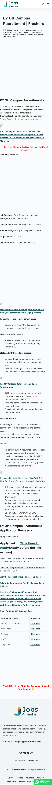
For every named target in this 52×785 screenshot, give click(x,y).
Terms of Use (11, 781)
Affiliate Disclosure (27, 781)
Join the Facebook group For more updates (20, 577)
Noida (40, 35)
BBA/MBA (6, 35)
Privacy (40, 778)
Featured (7, 33)
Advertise (30, 778)
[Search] (43, 4)
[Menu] (48, 4)
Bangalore (36, 33)
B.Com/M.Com (16, 33)
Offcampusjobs (9, 36)
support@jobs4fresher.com (26, 760)
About (10, 778)
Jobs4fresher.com (12, 725)
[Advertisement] (26, 68)
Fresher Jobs (32, 35)
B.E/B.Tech (27, 33)
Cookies (19, 778)
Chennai (22, 35)
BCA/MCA (14, 35)
